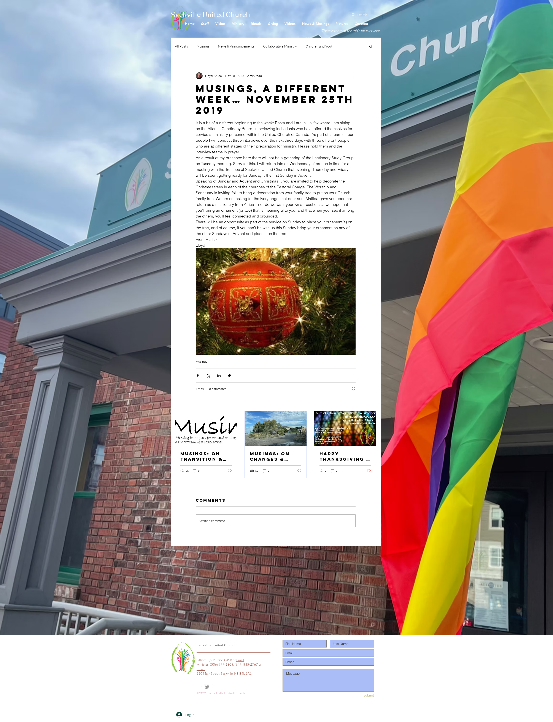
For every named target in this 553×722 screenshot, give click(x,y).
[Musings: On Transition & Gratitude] (206, 428)
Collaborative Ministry (280, 46)
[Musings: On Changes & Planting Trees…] (276, 428)
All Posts (181, 46)
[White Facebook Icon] (199, 687)
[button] (371, 46)
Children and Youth (319, 46)
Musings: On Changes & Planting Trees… (270, 456)
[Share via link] (229, 375)
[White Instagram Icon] (215, 687)
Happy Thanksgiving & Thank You (344, 456)
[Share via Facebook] (198, 375)
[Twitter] (207, 687)
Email (240, 660)
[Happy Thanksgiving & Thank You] (345, 428)
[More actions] (353, 75)
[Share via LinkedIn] (219, 375)
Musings (203, 46)
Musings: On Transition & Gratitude (201, 456)
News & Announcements (236, 46)
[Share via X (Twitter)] (208, 375)
